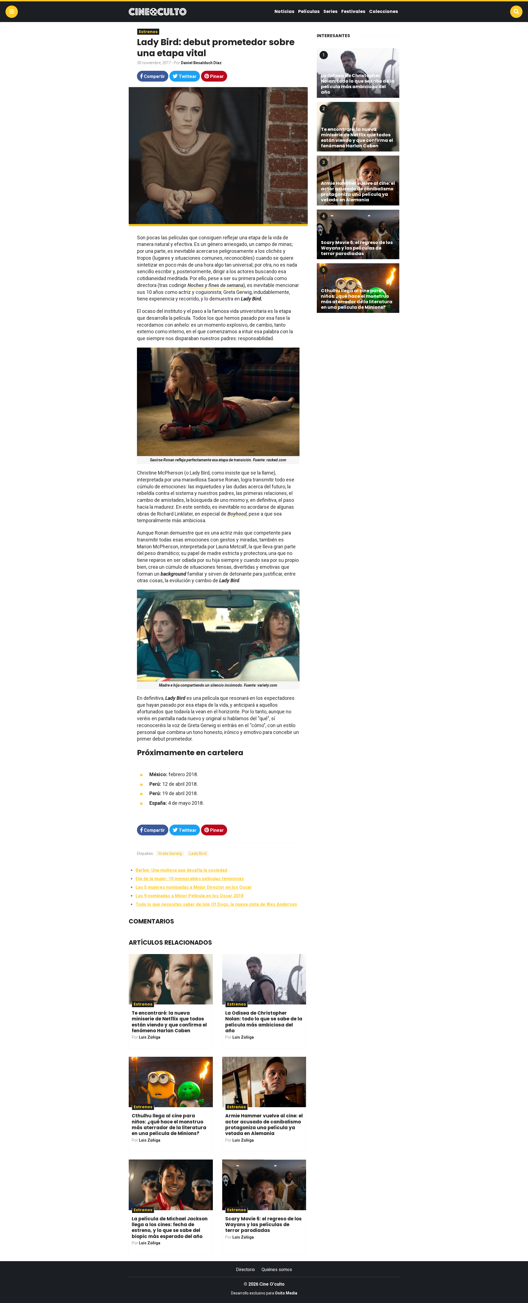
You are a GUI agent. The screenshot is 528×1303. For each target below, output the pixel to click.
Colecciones (383, 11)
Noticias (284, 11)
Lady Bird (198, 853)
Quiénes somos (277, 1269)
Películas (309, 11)
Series (330, 11)
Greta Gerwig (170, 853)
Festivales (353, 11)
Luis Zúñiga (149, 1037)
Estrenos (148, 31)
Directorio (245, 1269)
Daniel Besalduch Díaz (201, 63)
